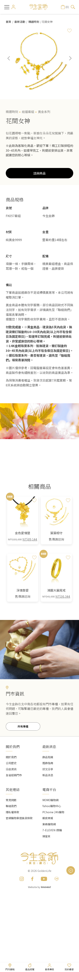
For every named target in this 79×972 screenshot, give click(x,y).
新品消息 (47, 775)
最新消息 (49, 746)
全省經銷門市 (14, 775)
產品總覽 (29, 969)
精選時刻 (33, 22)
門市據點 (10, 969)
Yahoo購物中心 (51, 806)
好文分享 (47, 769)
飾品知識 (47, 757)
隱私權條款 (12, 812)
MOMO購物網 (50, 800)
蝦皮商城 (47, 818)
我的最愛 (69, 969)
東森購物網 (49, 824)
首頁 (8, 22)
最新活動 (19, 22)
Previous (11, 61)
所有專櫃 (23, 726)
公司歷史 (11, 763)
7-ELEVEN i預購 (52, 830)
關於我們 (11, 757)
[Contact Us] (70, 870)
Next (67, 61)
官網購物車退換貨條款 (19, 818)
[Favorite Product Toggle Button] (69, 30)
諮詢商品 (39, 173)
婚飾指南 (47, 763)
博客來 (46, 836)
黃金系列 (44, 111)
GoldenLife (44, 871)
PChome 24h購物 (53, 812)
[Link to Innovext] (46, 887)
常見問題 (11, 800)
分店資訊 (11, 769)
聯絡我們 (11, 806)
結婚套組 (28, 111)
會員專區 (49, 969)
